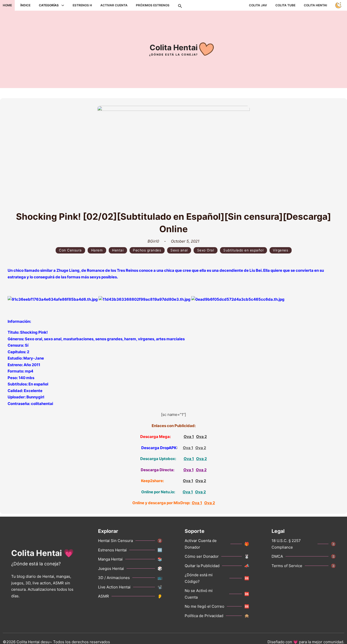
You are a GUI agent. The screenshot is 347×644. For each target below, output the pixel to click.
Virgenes (280, 250)
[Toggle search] (179, 5)
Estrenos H (82, 5)
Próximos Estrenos (152, 5)
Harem (97, 250)
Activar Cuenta (114, 5)
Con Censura (70, 250)
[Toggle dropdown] (62, 5)
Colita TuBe (285, 5)
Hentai (117, 250)
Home (7, 5)
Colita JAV (258, 5)
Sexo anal (179, 250)
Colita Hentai (315, 5)
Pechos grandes (147, 250)
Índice (25, 5)
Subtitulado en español (243, 250)
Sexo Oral (205, 250)
